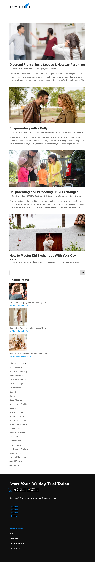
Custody (13, 392)
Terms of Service (17, 543)
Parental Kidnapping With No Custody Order (29, 302)
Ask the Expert (38, 69)
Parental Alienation (18, 457)
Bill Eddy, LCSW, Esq (18, 371)
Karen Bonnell (16, 437)
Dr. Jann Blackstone (18, 420)
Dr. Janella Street (17, 416)
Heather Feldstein (17, 433)
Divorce (13, 408)
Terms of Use (15, 548)
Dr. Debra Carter (17, 412)
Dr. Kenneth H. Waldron (19, 424)
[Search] (83, 272)
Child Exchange (52, 262)
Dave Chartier (17, 196)
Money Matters (16, 453)
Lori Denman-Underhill (19, 449)
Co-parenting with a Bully (29, 128)
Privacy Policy (15, 538)
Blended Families (17, 375)
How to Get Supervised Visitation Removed (28, 353)
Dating (12, 396)
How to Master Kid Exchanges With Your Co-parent (43, 257)
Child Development (51, 196)
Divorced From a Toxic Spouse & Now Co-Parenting (47, 64)
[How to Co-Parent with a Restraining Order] (18, 325)
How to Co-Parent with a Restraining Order (28, 328)
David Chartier (17, 69)
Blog (11, 533)
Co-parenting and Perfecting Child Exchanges (44, 192)
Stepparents (15, 465)
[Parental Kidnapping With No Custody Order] (18, 299)
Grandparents (15, 428)
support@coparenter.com (46, 498)
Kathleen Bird (15, 441)
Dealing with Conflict (75, 132)
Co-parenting (50, 132)
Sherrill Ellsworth (17, 461)
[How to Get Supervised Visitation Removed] (18, 350)
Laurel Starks (15, 445)
